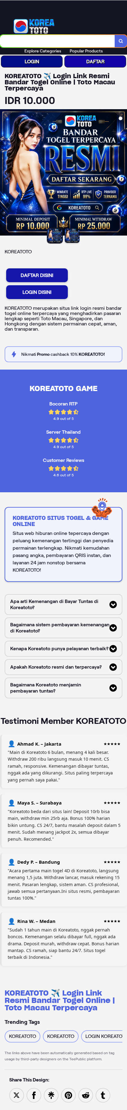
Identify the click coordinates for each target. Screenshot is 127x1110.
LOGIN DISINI (37, 292)
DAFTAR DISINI (37, 275)
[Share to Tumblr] (103, 1094)
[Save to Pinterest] (68, 1094)
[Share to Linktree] (51, 1094)
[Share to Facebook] (34, 1094)
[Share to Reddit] (85, 1094)
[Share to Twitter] (16, 1094)
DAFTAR (95, 61)
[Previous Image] (5, 173)
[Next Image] (122, 173)
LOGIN (32, 61)
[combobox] (57, 41)
